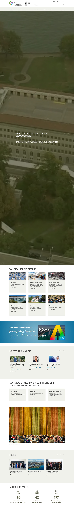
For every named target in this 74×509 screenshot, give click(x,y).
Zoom (63, 441)
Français (58, 1)
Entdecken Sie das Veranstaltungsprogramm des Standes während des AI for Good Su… (23, 336)
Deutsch (63, 1)
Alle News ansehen (62, 350)
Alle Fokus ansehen (62, 454)
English (54, 1)
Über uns (36, 4)
